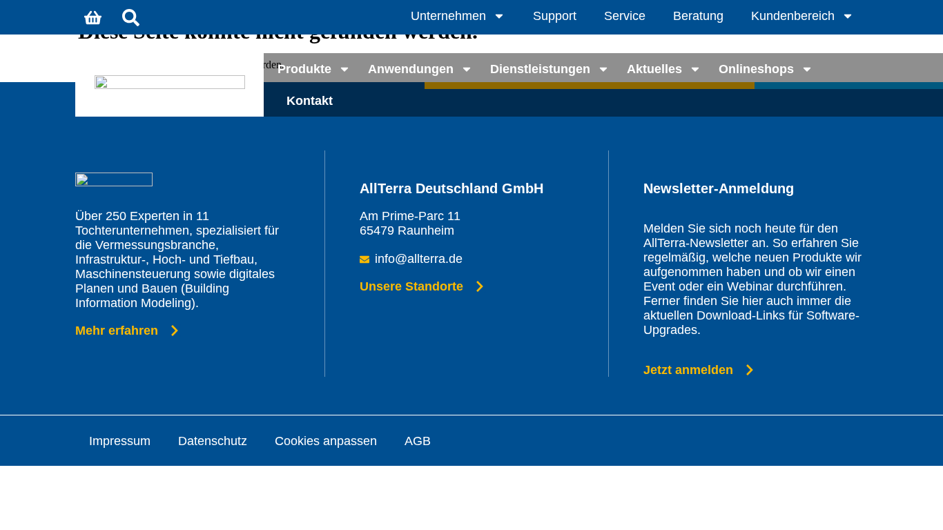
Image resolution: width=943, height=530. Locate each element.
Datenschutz (212, 441)
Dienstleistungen (540, 69)
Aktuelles (654, 69)
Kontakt (309, 101)
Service (624, 16)
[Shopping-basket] (92, 17)
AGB (418, 441)
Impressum (119, 441)
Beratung (698, 16)
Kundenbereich (793, 16)
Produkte (304, 69)
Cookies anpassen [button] (326, 441)
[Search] (130, 17)
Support (554, 16)
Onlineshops (756, 69)
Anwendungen (411, 69)
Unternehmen (448, 16)
